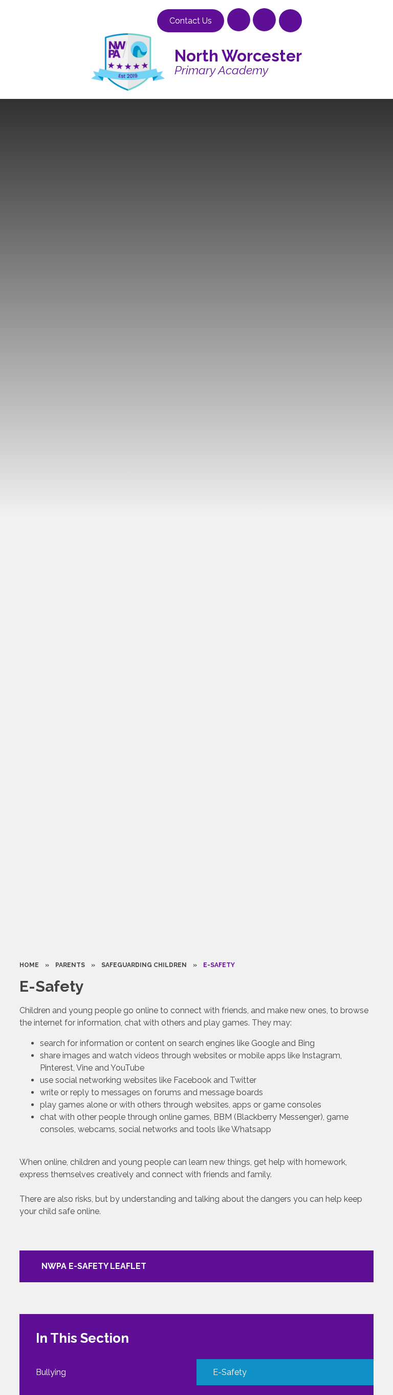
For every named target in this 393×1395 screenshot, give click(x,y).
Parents (70, 965)
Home (29, 965)
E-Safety (219, 965)
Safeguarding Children (144, 965)
